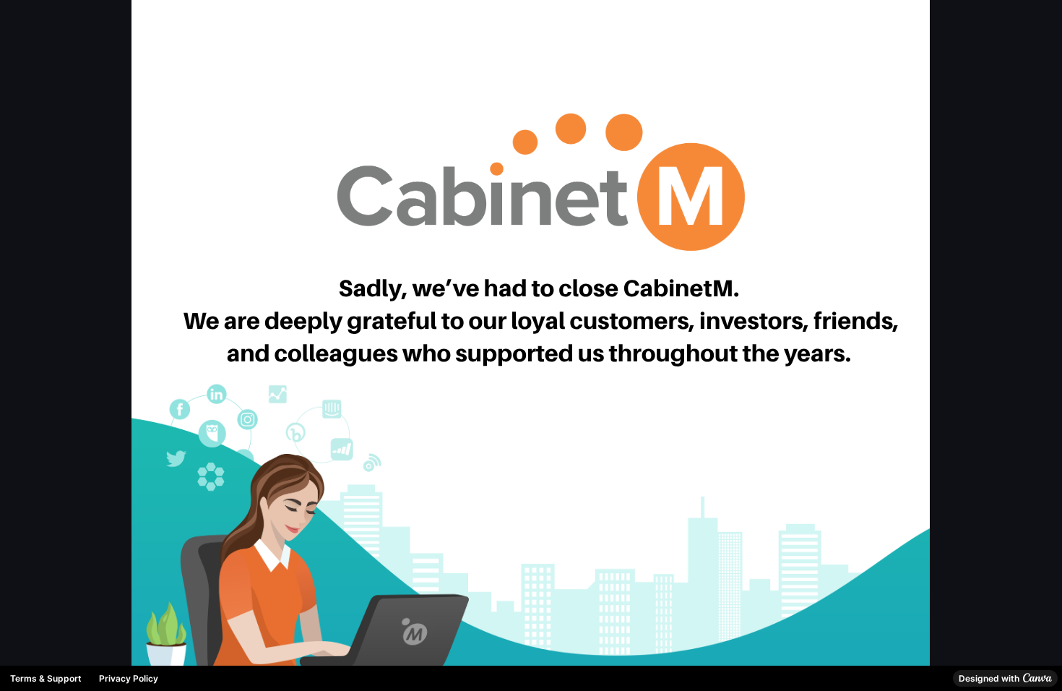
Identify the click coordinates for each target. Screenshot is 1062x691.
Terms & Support (46, 678)
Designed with (989, 678)
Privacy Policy (128, 678)
